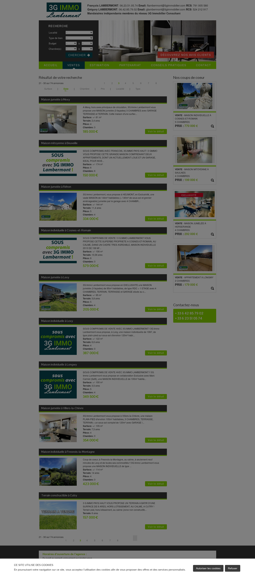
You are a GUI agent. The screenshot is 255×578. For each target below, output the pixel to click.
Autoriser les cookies (208, 568)
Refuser (232, 568)
